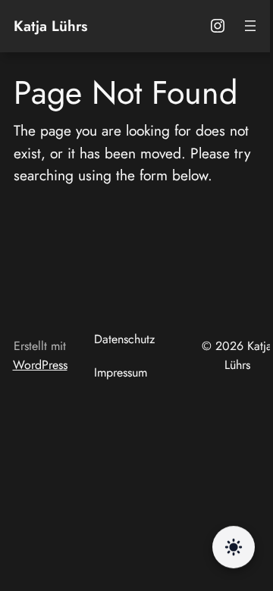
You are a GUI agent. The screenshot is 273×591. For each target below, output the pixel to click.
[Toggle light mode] (233, 547)
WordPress (40, 365)
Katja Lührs (50, 25)
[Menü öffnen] (250, 26)
